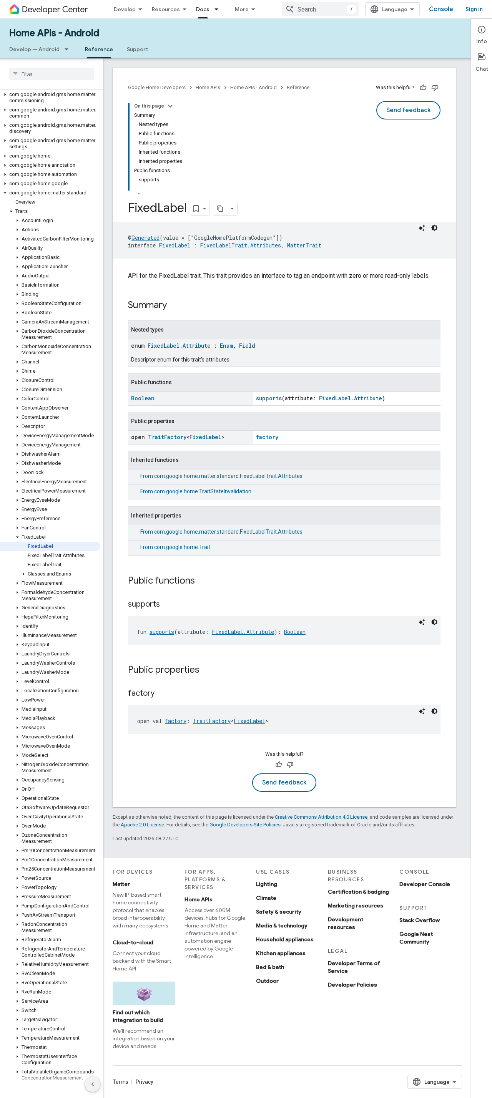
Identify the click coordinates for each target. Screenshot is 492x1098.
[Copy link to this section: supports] (167, 604)
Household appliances (285, 939)
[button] (50, 97)
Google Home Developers (157, 87)
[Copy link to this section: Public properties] (207, 670)
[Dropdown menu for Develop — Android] (69, 49)
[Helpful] (423, 87)
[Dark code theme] (434, 228)
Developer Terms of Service (354, 967)
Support (137, 49)
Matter (121, 884)
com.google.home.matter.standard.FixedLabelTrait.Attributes (228, 476)
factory (267, 437)
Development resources (345, 923)
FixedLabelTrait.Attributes (240, 245)
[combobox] (320, 9)
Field (247, 345)
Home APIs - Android (54, 33)
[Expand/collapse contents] (170, 106)
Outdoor (267, 980)
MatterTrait (304, 245)
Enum (226, 345)
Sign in (474, 9)
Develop (125, 9)
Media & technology (282, 925)
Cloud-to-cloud (133, 942)
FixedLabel (174, 245)
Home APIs (208, 87)
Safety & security (278, 911)
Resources (166, 9)
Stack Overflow (419, 920)
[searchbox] (51, 74)
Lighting (266, 884)
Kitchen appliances (281, 953)
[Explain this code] (422, 228)
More (242, 9)
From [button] (221, 476)
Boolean (143, 398)
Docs (202, 9)
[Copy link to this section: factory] (162, 693)
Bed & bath (270, 967)
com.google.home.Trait (182, 547)
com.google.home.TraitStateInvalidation (202, 491)
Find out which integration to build (138, 1016)
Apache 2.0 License (142, 825)
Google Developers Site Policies (245, 825)
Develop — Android (34, 49)
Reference (99, 49)
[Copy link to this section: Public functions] (202, 581)
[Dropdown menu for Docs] (218, 9)
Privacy (144, 1082)
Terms (120, 1082)
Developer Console (424, 884)
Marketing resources (355, 905)
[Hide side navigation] (92, 1084)
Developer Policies (352, 984)
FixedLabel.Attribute (179, 345)
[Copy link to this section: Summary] (174, 305)
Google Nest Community (416, 937)
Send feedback (408, 110)
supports (269, 398)
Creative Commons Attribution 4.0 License (321, 817)
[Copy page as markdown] (220, 208)
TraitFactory (167, 437)
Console (441, 9)
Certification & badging (358, 891)
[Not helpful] (434, 87)
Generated (145, 237)
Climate (266, 897)
